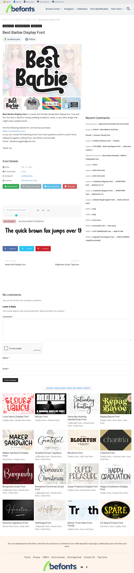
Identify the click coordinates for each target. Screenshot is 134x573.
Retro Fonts (117, 420)
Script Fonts (78, 425)
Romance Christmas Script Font (49, 488)
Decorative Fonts (107, 526)
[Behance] (82, 567)
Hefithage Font (43, 522)
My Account (30, 2)
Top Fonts (102, 557)
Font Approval (74, 557)
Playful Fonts (36, 26)
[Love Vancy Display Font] (18, 403)
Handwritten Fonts (22, 26)
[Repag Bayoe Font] (115, 403)
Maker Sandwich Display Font (16, 454)
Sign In (7, 2)
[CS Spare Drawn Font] (115, 510)
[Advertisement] (105, 68)
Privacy (36, 557)
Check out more (32, 186)
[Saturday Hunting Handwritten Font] (83, 403)
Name (6, 358)
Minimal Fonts (54, 420)
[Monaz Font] (50, 403)
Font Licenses (58, 557)
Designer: (9, 176)
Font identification (99, 8)
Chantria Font (107, 452)
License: (8, 180)
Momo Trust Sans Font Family (80, 524)
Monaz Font (41, 416)
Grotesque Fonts (119, 456)
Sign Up (17, 2)
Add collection (53, 186)
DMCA (46, 557)
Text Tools (116, 8)
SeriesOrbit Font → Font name (104, 226)
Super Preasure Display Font (83, 486)
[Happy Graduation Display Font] (115, 473)
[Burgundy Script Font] (18, 473)
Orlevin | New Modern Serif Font (105, 129)
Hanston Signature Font (15, 522)
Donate (71, 186)
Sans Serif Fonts (87, 529)
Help (94, 209)
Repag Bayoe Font (110, 416)
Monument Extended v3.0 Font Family (114, 124)
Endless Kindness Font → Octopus (106, 141)
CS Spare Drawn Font (111, 522)
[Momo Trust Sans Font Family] (83, 510)
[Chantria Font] (115, 440)
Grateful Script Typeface (48, 452)
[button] (128, 9)
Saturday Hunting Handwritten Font (77, 418)
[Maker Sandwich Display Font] (18, 440)
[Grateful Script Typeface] (50, 440)
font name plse (99, 170)
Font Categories (16, 19)
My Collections (44, 2)
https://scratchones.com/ (14, 131)
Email (6, 368)
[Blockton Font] (83, 440)
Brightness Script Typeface (67, 264)
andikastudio (27, 176)
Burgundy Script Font (14, 486)
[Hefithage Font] (50, 510)
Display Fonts (30, 19)
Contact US (89, 557)
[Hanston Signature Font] (18, 510)
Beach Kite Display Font (15, 264)
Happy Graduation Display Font (114, 488)
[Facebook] (86, 567)
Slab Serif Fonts (86, 456)
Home (4, 19)
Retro (95, 164)
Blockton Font (75, 452)
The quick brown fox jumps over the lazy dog (43, 231)
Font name (96, 220)
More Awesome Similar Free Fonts (68, 388)
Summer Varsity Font (102, 135)
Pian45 (88, 135)
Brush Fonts (8, 459)
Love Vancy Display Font (16, 416)
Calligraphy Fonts (75, 423)
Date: (7, 167)
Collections (82, 8)
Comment (8, 316)
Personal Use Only (29, 180)
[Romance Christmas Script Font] (50, 473)
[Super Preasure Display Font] (83, 473)
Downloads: (10, 171)
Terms (27, 557)
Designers (69, 8)
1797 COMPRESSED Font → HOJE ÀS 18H (107, 231)
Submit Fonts (59, 2)
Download (12, 186)
